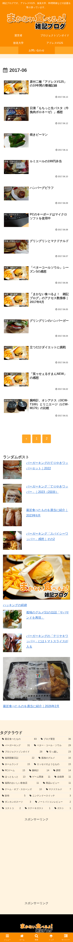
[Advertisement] (36, 858)
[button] (65, 636)
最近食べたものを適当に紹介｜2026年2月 (31, 706)
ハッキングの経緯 (15, 605)
